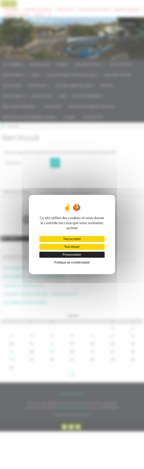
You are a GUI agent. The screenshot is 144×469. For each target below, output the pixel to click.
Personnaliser (72, 254)
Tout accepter (72, 238)
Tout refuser (72, 246)
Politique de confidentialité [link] (72, 262)
